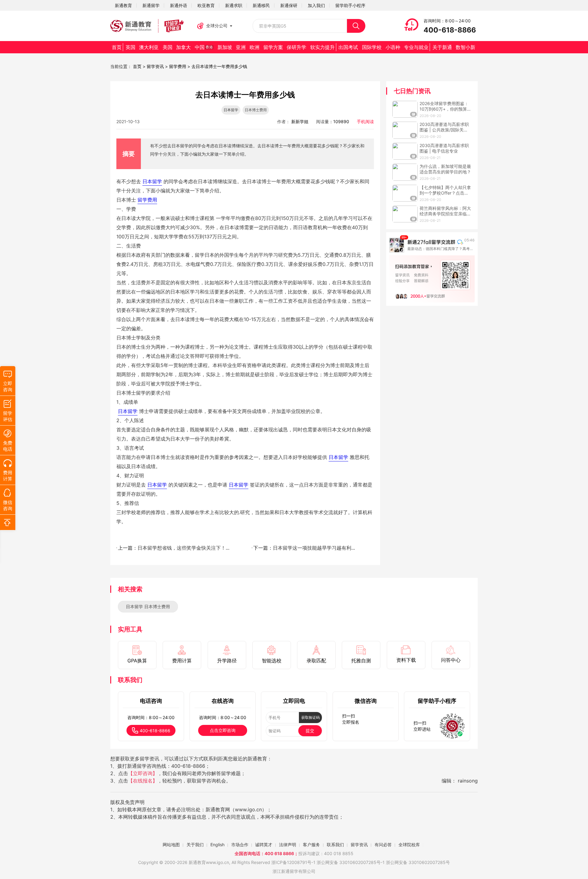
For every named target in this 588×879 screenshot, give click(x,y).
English (217, 844)
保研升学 (296, 47)
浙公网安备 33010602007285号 (349, 862)
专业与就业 (416, 47)
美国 (167, 47)
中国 (204, 47)
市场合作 (239, 844)
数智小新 (465, 47)
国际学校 (372, 47)
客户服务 (311, 844)
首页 (117, 47)
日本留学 (231, 110)
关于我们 (195, 844)
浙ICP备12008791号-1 (293, 862)
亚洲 (241, 47)
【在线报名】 (142, 781)
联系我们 (335, 844)
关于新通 (442, 47)
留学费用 (177, 66)
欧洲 (254, 47)
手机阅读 (365, 121)
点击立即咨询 (223, 730)
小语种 (393, 47)
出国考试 (348, 47)
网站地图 (171, 844)
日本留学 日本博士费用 (148, 606)
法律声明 (287, 844)
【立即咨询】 (142, 773)
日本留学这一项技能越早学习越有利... (314, 548)
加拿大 (183, 47)
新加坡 (224, 47)
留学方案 (273, 47)
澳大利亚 (149, 47)
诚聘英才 (263, 844)
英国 (130, 47)
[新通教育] (147, 26)
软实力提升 (322, 47)
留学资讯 (155, 66)
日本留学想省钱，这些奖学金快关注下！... (183, 548)
